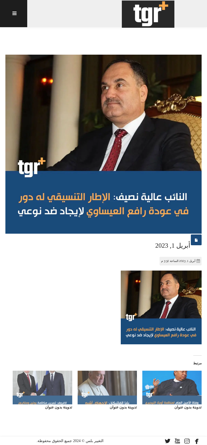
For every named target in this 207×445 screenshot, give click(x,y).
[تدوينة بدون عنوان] (172, 388)
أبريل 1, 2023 (172, 245)
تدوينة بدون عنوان (188, 407)
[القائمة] (13, 13)
